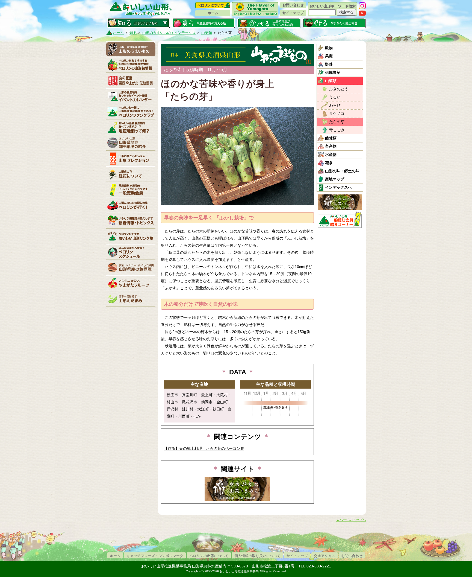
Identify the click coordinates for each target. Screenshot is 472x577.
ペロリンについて (212, 5)
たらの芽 (336, 122)
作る (334, 23)
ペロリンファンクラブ (130, 111)
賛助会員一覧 (130, 189)
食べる (268, 23)
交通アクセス (324, 556)
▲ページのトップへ (351, 520)
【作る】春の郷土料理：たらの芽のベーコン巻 (204, 448)
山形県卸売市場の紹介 (130, 143)
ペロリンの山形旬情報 (130, 65)
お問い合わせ (293, 5)
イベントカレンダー (130, 96)
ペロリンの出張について (208, 556)
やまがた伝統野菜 (130, 80)
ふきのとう (338, 89)
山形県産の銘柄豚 (130, 267)
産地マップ (334, 179)
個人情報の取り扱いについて (257, 556)
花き (329, 163)
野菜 (329, 64)
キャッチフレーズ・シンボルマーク (154, 556)
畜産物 (331, 146)
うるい (335, 97)
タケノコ (336, 113)
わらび (335, 105)
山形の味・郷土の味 (342, 171)
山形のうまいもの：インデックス (169, 33)
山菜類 (206, 33)
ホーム (213, 13)
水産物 (331, 154)
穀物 (329, 48)
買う (203, 23)
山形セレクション (130, 158)
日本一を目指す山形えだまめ (130, 298)
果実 (329, 56)
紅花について (130, 174)
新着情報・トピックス (130, 221)
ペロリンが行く (130, 205)
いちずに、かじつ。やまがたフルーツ (130, 283)
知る (138, 23)
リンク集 (130, 236)
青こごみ (336, 130)
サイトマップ (293, 13)
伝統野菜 (332, 72)
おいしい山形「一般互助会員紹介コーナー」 (340, 219)
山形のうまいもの (130, 49)
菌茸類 (331, 138)
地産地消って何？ (130, 127)
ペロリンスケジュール (130, 252)
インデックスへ (338, 187)
